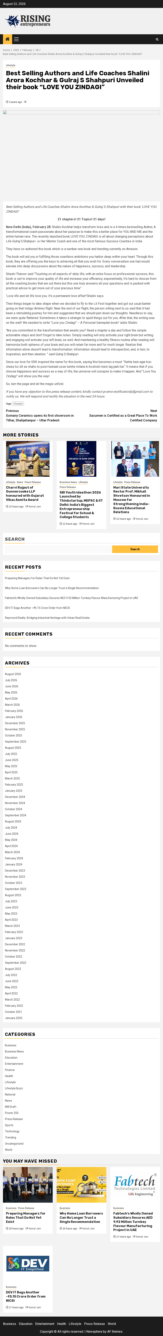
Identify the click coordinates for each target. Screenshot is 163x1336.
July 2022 (11, 975)
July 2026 (11, 680)
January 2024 (13, 864)
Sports (9, 1125)
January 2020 (13, 1018)
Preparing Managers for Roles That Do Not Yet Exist (37, 578)
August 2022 (13, 968)
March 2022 (12, 999)
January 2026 (13, 717)
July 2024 (11, 827)
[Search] (157, 39)
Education (11, 1057)
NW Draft (10, 1106)
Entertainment (14, 1063)
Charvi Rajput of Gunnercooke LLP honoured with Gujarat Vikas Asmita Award (25, 494)
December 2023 (15, 870)
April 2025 (11, 772)
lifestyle (18, 403)
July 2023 (11, 901)
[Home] (7, 39)
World (8, 1149)
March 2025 (12, 778)
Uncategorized (14, 1143)
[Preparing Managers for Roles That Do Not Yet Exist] (28, 1185)
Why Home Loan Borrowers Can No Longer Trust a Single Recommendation (52, 588)
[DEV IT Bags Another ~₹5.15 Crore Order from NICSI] (28, 1264)
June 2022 (11, 981)
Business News (68, 482)
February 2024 (14, 858)
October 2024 (13, 809)
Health (9, 1076)
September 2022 (15, 962)
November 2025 (15, 729)
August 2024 (13, 821)
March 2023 (12, 925)
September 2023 (15, 889)
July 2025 (11, 753)
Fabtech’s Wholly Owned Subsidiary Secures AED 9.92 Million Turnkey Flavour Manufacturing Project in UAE (71, 598)
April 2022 (11, 993)
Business (10, 1045)
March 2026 (12, 704)
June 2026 (11, 686)
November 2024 (15, 803)
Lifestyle (10, 65)
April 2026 (11, 698)
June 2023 (11, 907)
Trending (10, 1137)
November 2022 (15, 950)
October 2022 (13, 956)
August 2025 (13, 747)
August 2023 (13, 895)
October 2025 (13, 735)
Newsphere (94, 1331)
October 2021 (13, 1011)
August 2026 (13, 674)
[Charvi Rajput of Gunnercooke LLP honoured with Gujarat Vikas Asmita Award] (28, 459)
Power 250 (11, 1112)
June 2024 (11, 833)
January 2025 (13, 790)
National (10, 1094)
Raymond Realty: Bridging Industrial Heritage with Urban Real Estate (47, 617)
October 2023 (13, 882)
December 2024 (15, 796)
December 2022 (15, 944)
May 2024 (11, 839)
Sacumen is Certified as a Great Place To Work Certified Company (123, 415)
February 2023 (14, 932)
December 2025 (15, 723)
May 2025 (11, 766)
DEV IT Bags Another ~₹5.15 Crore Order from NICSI (37, 607)
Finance (10, 1069)
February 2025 (14, 784)
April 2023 (11, 919)
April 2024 (11, 846)
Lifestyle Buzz (14, 1088)
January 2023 (13, 938)
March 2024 (12, 852)
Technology (12, 1131)
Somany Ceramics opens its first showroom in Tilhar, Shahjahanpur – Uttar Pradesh (40, 415)
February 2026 (14, 710)
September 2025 (15, 741)
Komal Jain (35, 506)
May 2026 (11, 692)
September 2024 (15, 815)
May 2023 (11, 913)
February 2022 (14, 1005)
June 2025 (11, 760)
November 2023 (15, 876)
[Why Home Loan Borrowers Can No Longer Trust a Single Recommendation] (81, 1185)
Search (15, 539)
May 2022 (11, 987)
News (20, 482)
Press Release (33, 482)
